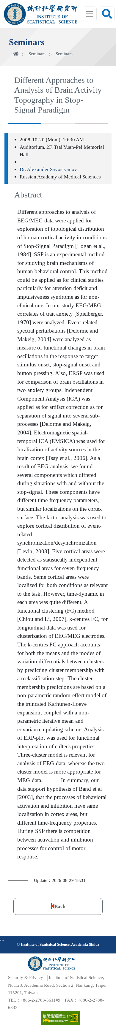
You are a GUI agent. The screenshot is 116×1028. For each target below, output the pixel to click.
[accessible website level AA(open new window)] (60, 1018)
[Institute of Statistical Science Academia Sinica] (52, 19)
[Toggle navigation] (90, 14)
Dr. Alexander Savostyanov (48, 169)
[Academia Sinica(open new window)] (15, 14)
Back (59, 906)
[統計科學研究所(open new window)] (52, 9)
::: (2, 939)
